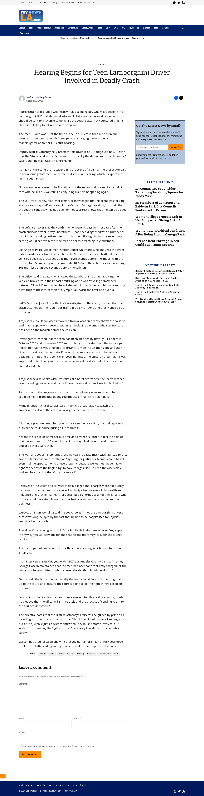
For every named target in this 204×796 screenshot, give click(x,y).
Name (22, 718)
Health (146, 28)
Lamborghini (105, 654)
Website (22, 732)
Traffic (165, 28)
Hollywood (88, 28)
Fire (31, 28)
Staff (21, 3)
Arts (99, 28)
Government (44, 28)
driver (70, 654)
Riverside (134, 28)
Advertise (44, 3)
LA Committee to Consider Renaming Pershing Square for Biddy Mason (159, 192)
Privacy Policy (67, 3)
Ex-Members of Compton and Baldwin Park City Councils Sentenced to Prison (157, 206)
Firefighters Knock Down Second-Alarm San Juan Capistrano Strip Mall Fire (158, 300)
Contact (31, 3)
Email (77, 718)
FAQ (55, 3)
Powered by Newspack (50, 791)
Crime (22, 28)
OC (123, 28)
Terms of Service (86, 3)
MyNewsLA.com (163, 158)
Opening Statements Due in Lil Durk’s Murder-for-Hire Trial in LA (156, 279)
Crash (52, 654)
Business (59, 28)
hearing (80, 654)
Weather (24, 33)
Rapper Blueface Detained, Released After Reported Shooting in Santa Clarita (159, 272)
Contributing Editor (40, 97)
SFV (108, 28)
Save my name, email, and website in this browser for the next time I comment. (59, 746)
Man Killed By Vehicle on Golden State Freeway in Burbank (157, 286)
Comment (24, 684)
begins (43, 654)
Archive (70, 38)
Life (156, 28)
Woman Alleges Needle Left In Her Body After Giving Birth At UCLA (158, 220)
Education (73, 28)
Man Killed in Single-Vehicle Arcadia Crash (157, 293)
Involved (91, 654)
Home (62, 38)
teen (116, 654)
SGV (116, 28)
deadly (61, 654)
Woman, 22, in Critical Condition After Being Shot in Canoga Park (160, 232)
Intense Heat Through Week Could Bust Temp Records (157, 243)
